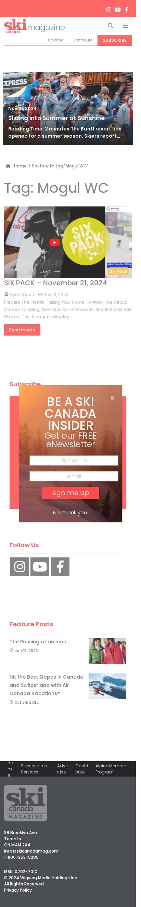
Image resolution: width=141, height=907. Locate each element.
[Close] (112, 398)
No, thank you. (70, 512)
